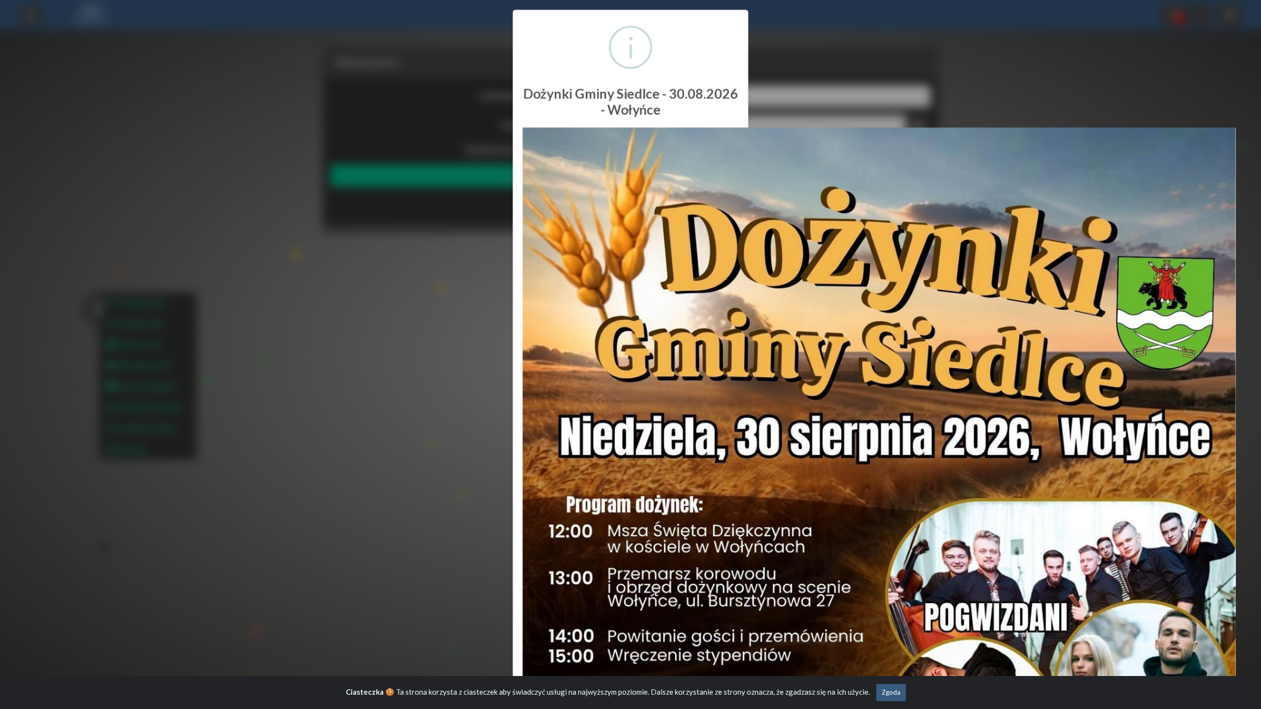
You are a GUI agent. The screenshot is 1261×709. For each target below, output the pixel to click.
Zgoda (891, 692)
